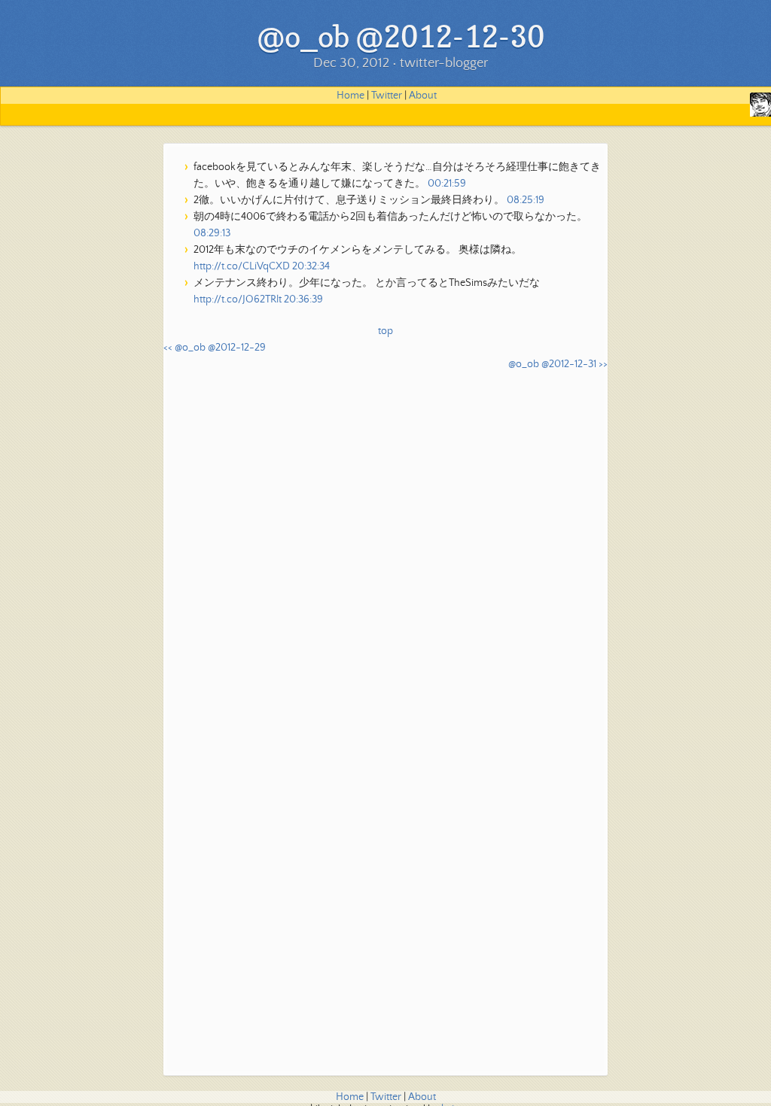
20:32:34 (311, 266)
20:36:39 (303, 299)
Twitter (386, 96)
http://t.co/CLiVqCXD (242, 266)
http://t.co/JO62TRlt (238, 299)
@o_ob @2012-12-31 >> (558, 364)
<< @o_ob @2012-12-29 (214, 348)
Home (350, 96)
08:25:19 (525, 200)
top (385, 331)
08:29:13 (212, 233)
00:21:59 (447, 184)
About (423, 96)
